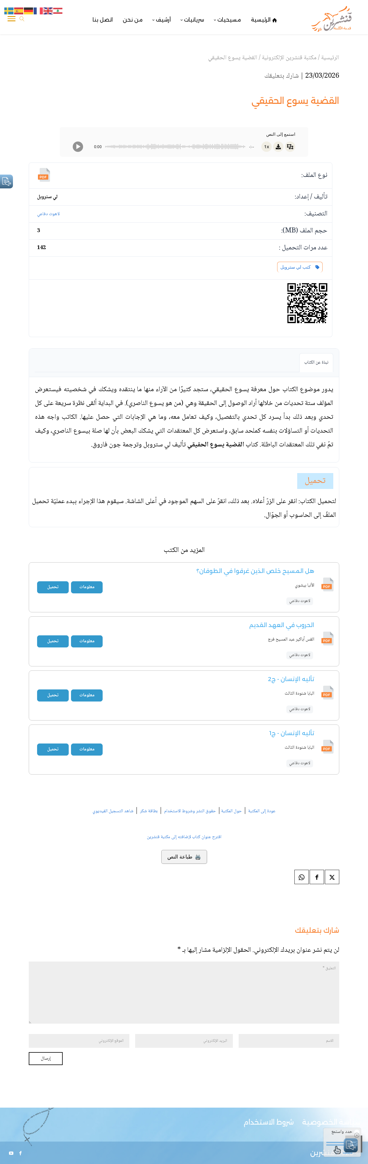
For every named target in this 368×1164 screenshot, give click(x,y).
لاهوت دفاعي (48, 214)
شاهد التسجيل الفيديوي (113, 811)
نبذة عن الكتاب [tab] (316, 362)
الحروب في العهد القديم (281, 625)
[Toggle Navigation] (11, 20)
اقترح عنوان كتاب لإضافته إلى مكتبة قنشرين (184, 837)
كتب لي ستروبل (296, 267)
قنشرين (322, 1152)
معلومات (87, 587)
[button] (353, 1125)
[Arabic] (58, 11)
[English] (48, 11)
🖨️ (184, 857)
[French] (38, 11)
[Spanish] (19, 11)
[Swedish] (9, 11)
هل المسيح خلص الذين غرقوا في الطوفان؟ (255, 570)
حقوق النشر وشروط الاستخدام (190, 811)
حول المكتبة (231, 811)
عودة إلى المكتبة (261, 811)
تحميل (315, 481)
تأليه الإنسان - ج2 (291, 679)
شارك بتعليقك (281, 76)
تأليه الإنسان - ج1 (291, 733)
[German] (29, 11)
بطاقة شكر (149, 811)
